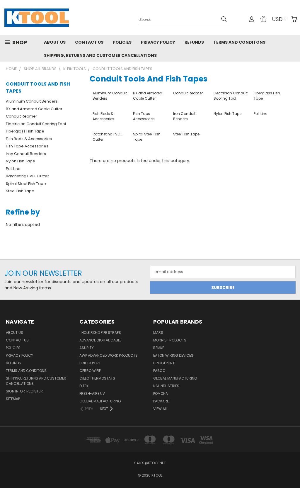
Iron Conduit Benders (26, 154)
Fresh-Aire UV (92, 393)
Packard (161, 401)
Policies (122, 42)
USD (277, 19)
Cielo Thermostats (97, 378)
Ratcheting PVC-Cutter (27, 176)
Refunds (194, 42)
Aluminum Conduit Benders (32, 101)
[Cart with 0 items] (294, 19)
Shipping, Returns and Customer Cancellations (100, 55)
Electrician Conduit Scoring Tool (36, 124)
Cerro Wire (90, 370)
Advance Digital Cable (100, 340)
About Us (55, 42)
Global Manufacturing (175, 378)
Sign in (12, 391)
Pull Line (13, 168)
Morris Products (169, 340)
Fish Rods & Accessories (29, 139)
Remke (158, 347)
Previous (291, 470)
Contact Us (89, 42)
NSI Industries (166, 385)
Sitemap (13, 398)
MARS (158, 332)
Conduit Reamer (21, 116)
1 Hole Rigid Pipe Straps (100, 332)
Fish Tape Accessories (27, 146)
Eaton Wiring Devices (173, 355)
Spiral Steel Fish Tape (26, 183)
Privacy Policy (158, 42)
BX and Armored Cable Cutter (34, 109)
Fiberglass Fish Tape (25, 131)
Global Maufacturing (100, 401)
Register (34, 391)
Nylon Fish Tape (20, 161)
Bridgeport (90, 363)
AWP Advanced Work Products (108, 355)
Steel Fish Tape (20, 191)
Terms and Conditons (239, 42)
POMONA (160, 393)
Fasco (159, 370)
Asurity (86, 347)
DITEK (83, 385)
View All (160, 408)
